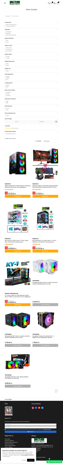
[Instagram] (33, 407)
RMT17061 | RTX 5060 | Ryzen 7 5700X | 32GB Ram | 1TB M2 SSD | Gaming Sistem (16, 241)
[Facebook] (36, 407)
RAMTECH (8, 184)
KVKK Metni (7, 439)
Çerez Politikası (8, 447)
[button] (54, 3)
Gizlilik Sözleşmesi (9, 440)
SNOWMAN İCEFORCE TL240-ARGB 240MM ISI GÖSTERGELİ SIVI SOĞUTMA (16, 377)
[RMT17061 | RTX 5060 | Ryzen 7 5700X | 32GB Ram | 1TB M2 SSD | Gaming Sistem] (18, 218)
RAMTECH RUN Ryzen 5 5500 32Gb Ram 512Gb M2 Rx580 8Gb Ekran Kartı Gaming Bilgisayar (18, 186)
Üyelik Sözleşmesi (9, 444)
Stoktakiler (38, 141)
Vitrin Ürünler (15, 16)
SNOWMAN (35, 281)
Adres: (33, 447)
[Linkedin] (42, 407)
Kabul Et (31, 460)
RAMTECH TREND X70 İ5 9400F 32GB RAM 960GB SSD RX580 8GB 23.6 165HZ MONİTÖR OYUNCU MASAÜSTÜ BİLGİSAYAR (45, 186)
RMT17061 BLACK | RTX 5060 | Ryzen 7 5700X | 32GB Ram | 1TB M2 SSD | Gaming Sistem (44, 241)
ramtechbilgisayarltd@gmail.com (44, 445)
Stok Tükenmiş (45, 304)
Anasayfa (7, 16)
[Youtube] (39, 407)
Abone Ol (31, 431)
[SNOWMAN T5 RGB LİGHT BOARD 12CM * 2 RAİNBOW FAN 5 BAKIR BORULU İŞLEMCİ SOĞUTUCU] (45, 320)
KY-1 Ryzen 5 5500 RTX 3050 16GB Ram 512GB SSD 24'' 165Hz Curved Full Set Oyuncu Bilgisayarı (18, 296)
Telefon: (34, 443)
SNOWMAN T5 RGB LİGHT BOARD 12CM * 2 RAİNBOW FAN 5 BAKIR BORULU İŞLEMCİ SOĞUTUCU (43, 336)
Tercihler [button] (24, 460)
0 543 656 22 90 (40, 443)
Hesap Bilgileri (8, 399)
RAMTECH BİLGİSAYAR (11, 293)
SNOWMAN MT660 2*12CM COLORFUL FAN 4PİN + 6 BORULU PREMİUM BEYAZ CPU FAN (45, 283)
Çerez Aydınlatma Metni (27, 455)
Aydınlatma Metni (47, 429)
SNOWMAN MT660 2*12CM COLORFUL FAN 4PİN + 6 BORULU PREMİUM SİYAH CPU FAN (17, 336)
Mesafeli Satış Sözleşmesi (11, 442)
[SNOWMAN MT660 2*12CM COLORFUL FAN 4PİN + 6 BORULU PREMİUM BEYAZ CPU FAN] (45, 266)
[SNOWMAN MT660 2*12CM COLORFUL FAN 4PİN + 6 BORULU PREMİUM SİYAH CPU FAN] (18, 320)
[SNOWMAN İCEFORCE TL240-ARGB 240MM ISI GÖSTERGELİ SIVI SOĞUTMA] (18, 360)
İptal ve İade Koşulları (10, 445)
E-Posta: (34, 445)
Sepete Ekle (18, 196)
